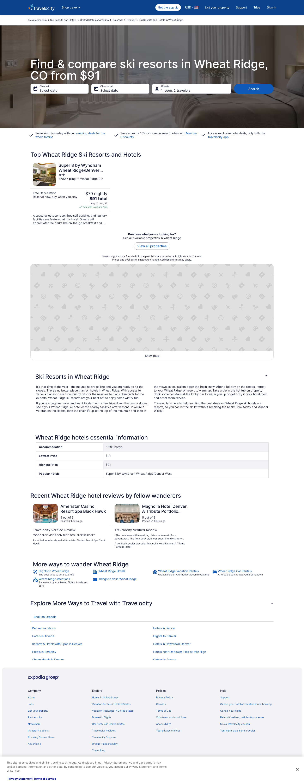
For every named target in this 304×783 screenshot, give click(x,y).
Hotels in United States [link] (105, 697)
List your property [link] (38, 710)
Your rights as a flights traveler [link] (237, 730)
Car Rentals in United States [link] (108, 723)
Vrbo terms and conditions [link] (171, 717)
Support (241, 7)
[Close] (297, 769)
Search (253, 89)
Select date (48, 90)
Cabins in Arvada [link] (164, 659)
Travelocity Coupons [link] (104, 737)
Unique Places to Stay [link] (105, 743)
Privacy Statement (20, 778)
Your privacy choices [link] (168, 730)
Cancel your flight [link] (230, 710)
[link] (62, 572)
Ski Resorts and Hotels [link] (63, 20)
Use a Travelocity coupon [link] (235, 723)
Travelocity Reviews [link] (104, 730)
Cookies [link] (161, 704)
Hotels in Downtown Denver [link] (171, 644)
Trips (257, 7)
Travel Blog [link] (98, 750)
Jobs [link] (31, 704)
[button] (152, 376)
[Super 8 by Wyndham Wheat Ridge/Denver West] (70, 193)
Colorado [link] (118, 20)
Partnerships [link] (35, 717)
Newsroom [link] (34, 723)
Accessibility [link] (163, 723)
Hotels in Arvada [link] (43, 636)
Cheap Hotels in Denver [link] (48, 659)
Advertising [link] (34, 743)
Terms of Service (45, 778)
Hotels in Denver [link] (164, 628)
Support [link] (224, 697)
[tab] (45, 616)
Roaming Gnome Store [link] (41, 737)
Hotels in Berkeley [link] (44, 651)
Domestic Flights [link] (101, 717)
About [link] (31, 697)
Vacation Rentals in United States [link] (111, 704)
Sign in (271, 7)
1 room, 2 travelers (175, 90)
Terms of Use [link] (163, 710)
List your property (217, 7)
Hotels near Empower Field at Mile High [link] (179, 651)
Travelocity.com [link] (37, 20)
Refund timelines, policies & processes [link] (242, 717)
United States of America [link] (94, 20)
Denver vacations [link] (44, 628)
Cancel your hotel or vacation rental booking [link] (246, 704)
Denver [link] (131, 20)
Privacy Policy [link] (164, 697)
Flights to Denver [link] (164, 636)
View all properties (152, 246)
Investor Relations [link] (38, 730)
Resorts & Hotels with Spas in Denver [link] (57, 644)
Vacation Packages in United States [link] (112, 710)
